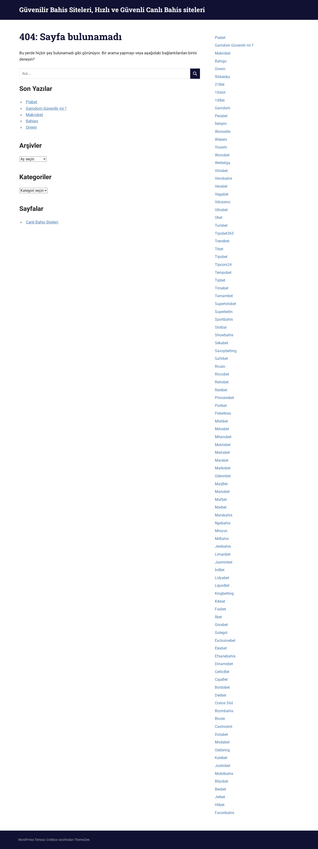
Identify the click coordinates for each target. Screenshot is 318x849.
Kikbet (220, 601)
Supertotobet (225, 304)
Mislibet (221, 421)
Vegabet (221, 194)
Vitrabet (221, 170)
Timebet (221, 288)
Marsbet (221, 460)
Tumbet (221, 225)
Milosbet (222, 429)
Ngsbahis (222, 523)
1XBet (220, 100)
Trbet (219, 249)
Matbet (221, 507)
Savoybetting (226, 351)
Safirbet (221, 358)
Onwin (31, 127)
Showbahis (224, 335)
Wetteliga (222, 163)
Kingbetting (224, 593)
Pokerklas (223, 413)
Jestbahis (223, 546)
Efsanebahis (225, 656)
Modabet (222, 742)
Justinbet (222, 765)
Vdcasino (222, 202)
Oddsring (222, 750)
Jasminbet (223, 562)
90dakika (222, 77)
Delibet (220, 695)
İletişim (221, 123)
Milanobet (223, 437)
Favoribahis (224, 813)
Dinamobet (224, 664)
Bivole (220, 718)
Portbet (221, 405)
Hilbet (219, 805)
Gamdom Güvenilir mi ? (46, 108)
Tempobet (223, 272)
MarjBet (221, 484)
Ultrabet (221, 210)
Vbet (218, 217)
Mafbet (221, 499)
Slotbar (221, 327)
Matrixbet (222, 445)
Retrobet (222, 382)
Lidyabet (222, 578)
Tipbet (220, 280)
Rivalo (220, 366)
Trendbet (222, 241)
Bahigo (32, 121)
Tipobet (221, 256)
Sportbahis (224, 319)
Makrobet (34, 114)
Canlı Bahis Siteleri (42, 222)
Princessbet (224, 397)
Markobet (222, 468)
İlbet (218, 617)
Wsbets (221, 139)
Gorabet (221, 624)
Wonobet (222, 155)
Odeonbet (223, 476)
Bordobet (222, 687)
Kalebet (221, 758)
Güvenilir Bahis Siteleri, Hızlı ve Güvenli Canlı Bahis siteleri (112, 9)
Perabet (221, 116)
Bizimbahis (224, 711)
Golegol (221, 632)
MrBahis (222, 538)
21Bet (219, 84)
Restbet (221, 390)
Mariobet (222, 491)
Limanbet (222, 554)
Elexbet (221, 648)
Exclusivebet (225, 640)
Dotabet (221, 734)
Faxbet (220, 609)
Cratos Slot (224, 703)
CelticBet (222, 672)
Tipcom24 (223, 264)
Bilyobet (221, 781)
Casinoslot (223, 726)
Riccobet (222, 374)
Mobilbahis (224, 773)
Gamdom (222, 108)
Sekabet (221, 343)
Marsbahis (223, 515)
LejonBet (222, 585)
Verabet (221, 186)
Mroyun (221, 531)
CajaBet (221, 679)
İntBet (219, 570)
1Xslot (220, 92)
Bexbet (220, 789)
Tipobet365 (224, 233)
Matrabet (222, 452)
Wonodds (222, 131)
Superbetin (224, 311)
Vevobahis (223, 178)
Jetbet (220, 797)
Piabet (31, 102)
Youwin (221, 147)
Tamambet (224, 296)
